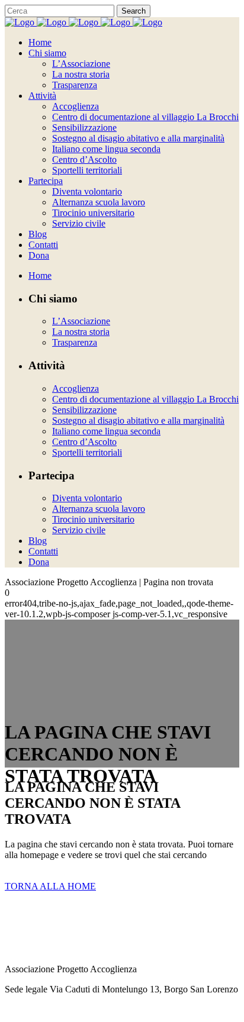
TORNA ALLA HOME (50, 886)
